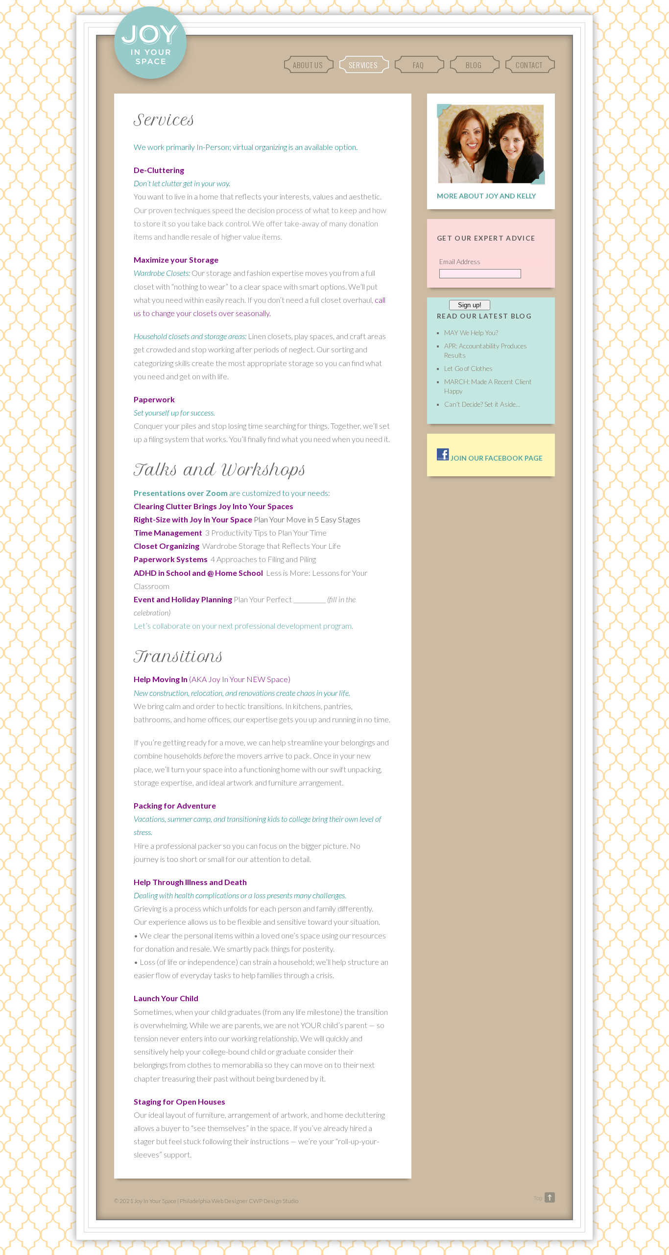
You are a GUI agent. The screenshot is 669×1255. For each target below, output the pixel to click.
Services (363, 64)
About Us (308, 64)
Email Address (459, 262)
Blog (474, 64)
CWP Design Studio (273, 1201)
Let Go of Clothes (468, 368)
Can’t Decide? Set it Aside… (482, 404)
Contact (529, 64)
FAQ (418, 64)
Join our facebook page (496, 458)
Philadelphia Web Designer (214, 1201)
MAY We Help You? (471, 333)
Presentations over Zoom (181, 492)
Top (537, 1198)
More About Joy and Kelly (486, 196)
